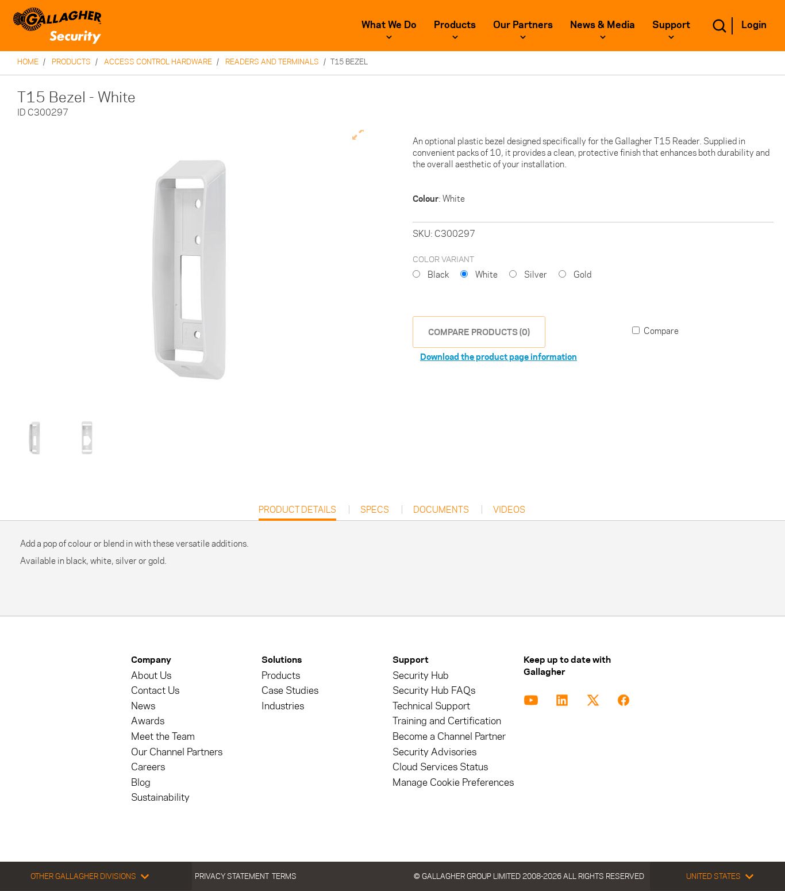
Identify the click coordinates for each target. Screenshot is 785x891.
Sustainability (160, 798)
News (143, 706)
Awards (147, 721)
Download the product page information (498, 357)
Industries (282, 706)
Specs (374, 510)
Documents (441, 510)
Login (754, 25)
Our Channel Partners (176, 752)
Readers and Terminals (272, 61)
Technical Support (431, 706)
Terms (284, 876)
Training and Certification (446, 721)
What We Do (389, 25)
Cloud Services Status (440, 767)
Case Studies (289, 691)
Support (671, 25)
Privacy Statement (232, 876)
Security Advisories (434, 752)
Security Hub (420, 676)
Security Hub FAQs (433, 691)
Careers (148, 767)
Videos (509, 510)
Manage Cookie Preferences (453, 783)
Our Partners (523, 25)
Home (28, 61)
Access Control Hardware (158, 61)
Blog (141, 783)
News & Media (602, 25)
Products (455, 25)
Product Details (297, 512)
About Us (151, 676)
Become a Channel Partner (449, 737)
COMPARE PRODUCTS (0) (479, 332)
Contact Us (155, 691)
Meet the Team (163, 737)
